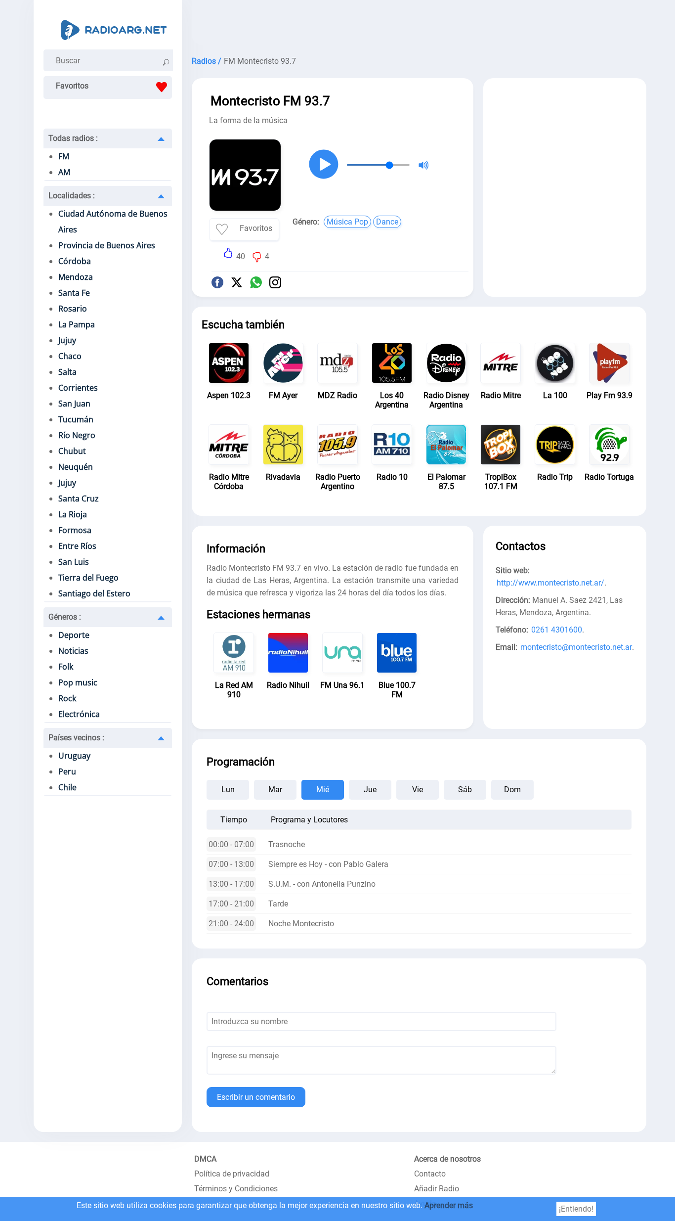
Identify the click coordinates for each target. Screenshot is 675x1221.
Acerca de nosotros (447, 1159)
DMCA (205, 1159)
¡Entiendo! (576, 1209)
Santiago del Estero (94, 593)
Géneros (64, 617)
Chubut (72, 451)
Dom (512, 789)
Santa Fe (74, 292)
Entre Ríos (77, 546)
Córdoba (74, 261)
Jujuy (67, 340)
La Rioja (72, 514)
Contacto (430, 1173)
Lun (228, 789)
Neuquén (75, 466)
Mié (322, 789)
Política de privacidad (231, 1173)
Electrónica (79, 714)
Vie (417, 789)
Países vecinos (76, 737)
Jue (370, 789)
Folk (65, 666)
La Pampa (76, 324)
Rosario (72, 308)
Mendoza (75, 276)
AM (64, 172)
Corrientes (78, 387)
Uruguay (74, 755)
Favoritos (72, 85)
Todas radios (73, 138)
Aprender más (448, 1205)
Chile (67, 787)
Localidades (71, 195)
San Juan (74, 403)
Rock (67, 698)
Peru (67, 771)
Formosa (74, 530)
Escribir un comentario (256, 1097)
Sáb (465, 789)
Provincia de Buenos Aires (106, 245)
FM (63, 156)
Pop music (77, 682)
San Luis (73, 561)
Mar (275, 789)
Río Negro (76, 435)
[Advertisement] (419, 24)
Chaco (70, 356)
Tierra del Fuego (88, 577)
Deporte (73, 635)
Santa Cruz (78, 498)
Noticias (73, 650)
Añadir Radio (436, 1188)
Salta (67, 371)
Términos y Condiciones (236, 1188)
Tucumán (75, 419)
